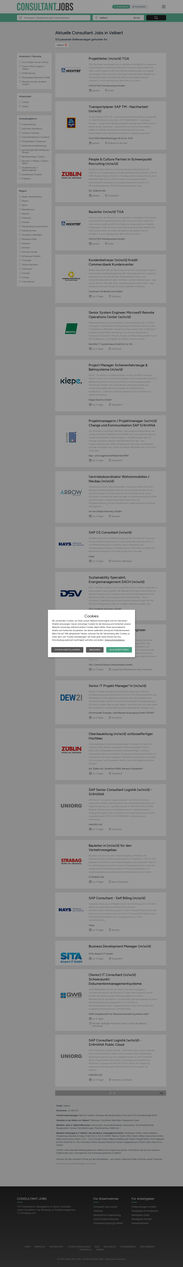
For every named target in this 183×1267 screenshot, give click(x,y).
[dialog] (91, 633)
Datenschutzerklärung (115, 640)
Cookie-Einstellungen (67, 650)
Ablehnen (94, 650)
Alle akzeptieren (119, 650)
